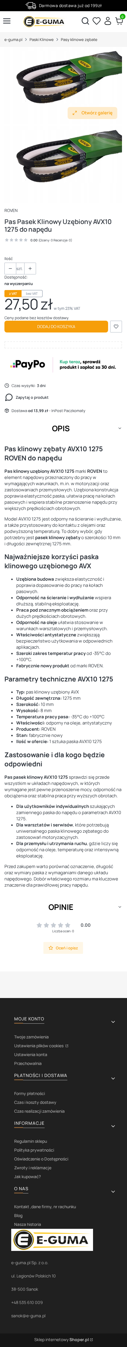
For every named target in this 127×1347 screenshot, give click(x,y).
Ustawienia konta (30, 1054)
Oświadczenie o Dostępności (41, 1159)
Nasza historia (27, 1224)
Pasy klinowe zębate (79, 39)
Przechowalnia (28, 1063)
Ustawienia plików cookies (39, 1045)
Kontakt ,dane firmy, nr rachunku (45, 1206)
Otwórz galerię (97, 113)
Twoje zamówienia (31, 1037)
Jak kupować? (27, 1176)
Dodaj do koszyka (56, 326)
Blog (18, 1215)
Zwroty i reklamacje (32, 1167)
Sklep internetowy (61, 1339)
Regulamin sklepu (30, 1141)
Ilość (8, 258)
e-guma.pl (13, 39)
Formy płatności (29, 1093)
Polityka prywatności (34, 1150)
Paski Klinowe (42, 39)
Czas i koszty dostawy (35, 1102)
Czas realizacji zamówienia (39, 1111)
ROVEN (11, 210)
